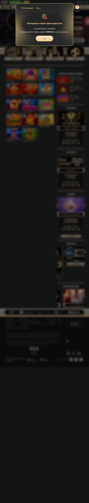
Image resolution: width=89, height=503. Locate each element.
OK (44, 38)
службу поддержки (61, 32)
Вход (38, 8)
